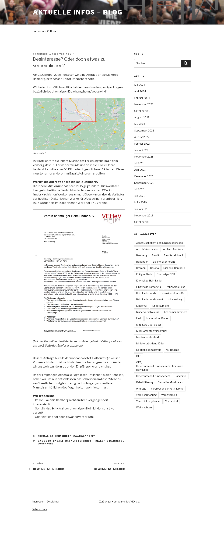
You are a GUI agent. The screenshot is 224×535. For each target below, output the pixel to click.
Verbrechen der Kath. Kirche (167, 388)
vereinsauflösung (146, 394)
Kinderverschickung (147, 312)
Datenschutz (39, 509)
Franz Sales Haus (175, 286)
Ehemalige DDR (165, 274)
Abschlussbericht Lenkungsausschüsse (159, 242)
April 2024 (140, 91)
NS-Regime (172, 349)
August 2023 (141, 117)
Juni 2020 (139, 195)
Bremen (141, 267)
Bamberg (44, 441)
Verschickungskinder (148, 401)
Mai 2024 (139, 84)
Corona (154, 267)
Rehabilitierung (144, 382)
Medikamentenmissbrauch (151, 330)
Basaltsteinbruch (79, 441)
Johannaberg (175, 299)
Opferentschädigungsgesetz (153, 375)
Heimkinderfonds (146, 293)
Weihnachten (144, 407)
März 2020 (140, 202)
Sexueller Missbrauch (170, 382)
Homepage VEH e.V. (45, 31)
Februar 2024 (142, 97)
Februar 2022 (142, 143)
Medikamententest (147, 337)
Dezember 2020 (143, 176)
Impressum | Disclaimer (45, 501)
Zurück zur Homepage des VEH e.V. (119, 501)
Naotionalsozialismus (148, 349)
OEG (138, 356)
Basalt (58, 441)
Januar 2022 (141, 150)
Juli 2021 (139, 163)
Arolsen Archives (173, 249)
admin (70, 54)
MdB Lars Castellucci (148, 324)
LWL (139, 318)
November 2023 (143, 104)
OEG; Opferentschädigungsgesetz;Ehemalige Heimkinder (159, 366)
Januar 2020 (141, 209)
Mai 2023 (139, 124)
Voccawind (46, 444)
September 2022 (144, 130)
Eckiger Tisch (144, 274)
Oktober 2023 (142, 110)
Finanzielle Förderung (148, 286)
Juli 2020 (139, 189)
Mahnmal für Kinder (157, 318)
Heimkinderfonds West (149, 299)
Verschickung (169, 394)
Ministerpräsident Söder (150, 343)
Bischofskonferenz (164, 261)
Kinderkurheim (160, 305)
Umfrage (141, 388)
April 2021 (139, 169)
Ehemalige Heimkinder (55, 436)
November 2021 (143, 156)
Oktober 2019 (142, 221)
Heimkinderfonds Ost (173, 293)
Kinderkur (141, 305)
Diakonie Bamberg (109, 441)
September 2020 (144, 182)
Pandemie (181, 375)
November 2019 (143, 215)
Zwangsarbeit (84, 436)
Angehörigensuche (147, 249)
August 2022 (141, 136)
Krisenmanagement (175, 312)
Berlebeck (142, 261)
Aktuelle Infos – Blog (78, 12)
